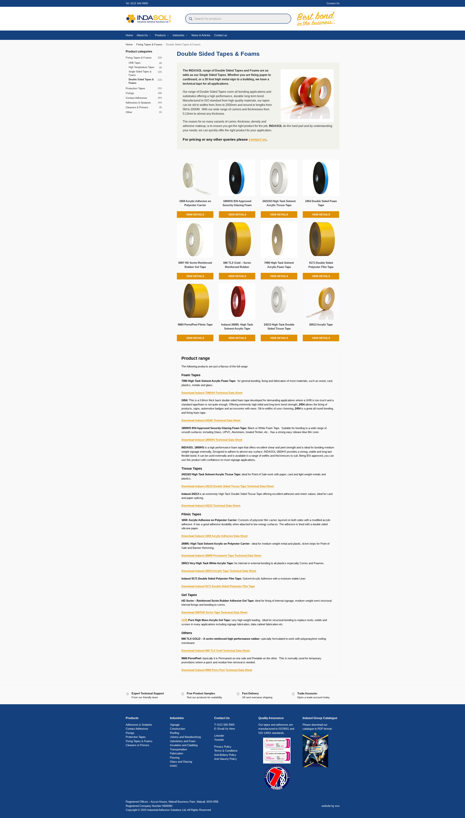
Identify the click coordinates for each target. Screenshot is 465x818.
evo (337, 805)
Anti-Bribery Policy (225, 754)
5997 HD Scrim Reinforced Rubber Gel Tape (195, 264)
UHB (184, 620)
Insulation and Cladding (184, 745)
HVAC (173, 765)
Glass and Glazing (181, 761)
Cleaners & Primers (137, 107)
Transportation (178, 749)
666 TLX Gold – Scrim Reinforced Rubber (237, 264)
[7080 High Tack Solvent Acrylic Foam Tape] (279, 239)
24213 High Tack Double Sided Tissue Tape (279, 326)
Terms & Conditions (226, 750)
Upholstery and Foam (183, 741)
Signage (175, 724)
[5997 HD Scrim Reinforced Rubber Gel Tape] (195, 239)
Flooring (174, 757)
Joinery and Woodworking (185, 736)
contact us (257, 139)
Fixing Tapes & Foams (149, 44)
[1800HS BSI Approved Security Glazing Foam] (237, 178)
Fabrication (176, 753)
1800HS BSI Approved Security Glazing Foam (237, 203)
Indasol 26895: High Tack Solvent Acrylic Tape (237, 326)
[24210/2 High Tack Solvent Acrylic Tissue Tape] (279, 178)
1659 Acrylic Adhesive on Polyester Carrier (195, 203)
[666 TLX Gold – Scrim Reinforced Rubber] (237, 239)
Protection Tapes (135, 88)
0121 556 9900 (139, 3)
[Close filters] (163, 51)
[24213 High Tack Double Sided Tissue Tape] (279, 301)
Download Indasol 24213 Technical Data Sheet (210, 505)
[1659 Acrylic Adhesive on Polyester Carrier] (195, 178)
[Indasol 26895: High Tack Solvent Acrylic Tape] (237, 301)
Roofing (174, 732)
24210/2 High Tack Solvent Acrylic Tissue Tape (279, 203)
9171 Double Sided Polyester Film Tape (320, 264)
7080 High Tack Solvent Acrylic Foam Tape (279, 264)
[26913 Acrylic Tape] (321, 301)
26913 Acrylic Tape (321, 324)
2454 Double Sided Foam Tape (321, 203)
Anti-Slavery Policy (225, 758)
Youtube (219, 739)
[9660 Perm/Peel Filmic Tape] (195, 301)
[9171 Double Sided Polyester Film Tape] (321, 239)
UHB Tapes (135, 62)
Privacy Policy (222, 746)
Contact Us (333, 3)
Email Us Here (226, 728)
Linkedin (219, 735)
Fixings (130, 93)
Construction (177, 728)
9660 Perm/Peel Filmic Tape (195, 324)
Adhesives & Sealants (138, 102)
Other (129, 112)
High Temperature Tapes (141, 67)
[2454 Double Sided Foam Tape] (321, 178)
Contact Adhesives (136, 97)
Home (129, 44)
